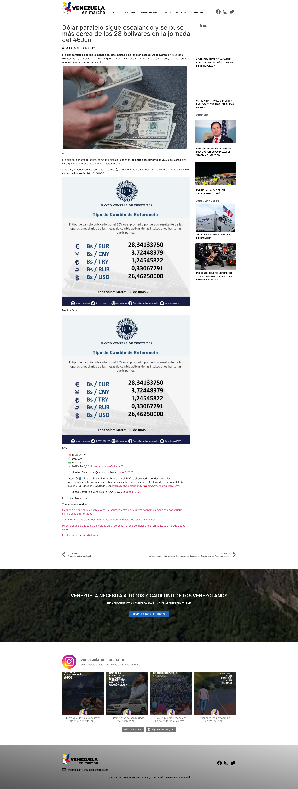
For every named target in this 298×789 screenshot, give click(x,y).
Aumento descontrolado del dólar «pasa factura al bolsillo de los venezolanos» (108, 519)
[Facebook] (218, 12)
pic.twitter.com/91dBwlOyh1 (164, 485)
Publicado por (70, 535)
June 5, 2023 (133, 491)
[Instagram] (225, 12)
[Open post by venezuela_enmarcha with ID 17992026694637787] (83, 693)
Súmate (166, 12)
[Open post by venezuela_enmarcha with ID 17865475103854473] (127, 693)
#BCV (140, 485)
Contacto (197, 12)
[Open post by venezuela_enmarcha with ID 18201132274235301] (171, 693)
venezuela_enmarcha (83, 675)
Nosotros (129, 12)
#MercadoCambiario (124, 485)
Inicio (115, 12)
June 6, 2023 (125, 472)
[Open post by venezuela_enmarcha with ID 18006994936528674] (215, 693)
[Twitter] (232, 12)
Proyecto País (148, 12)
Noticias (181, 12)
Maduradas (93, 535)
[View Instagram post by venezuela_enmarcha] (101, 711)
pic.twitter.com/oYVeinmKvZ (106, 466)
